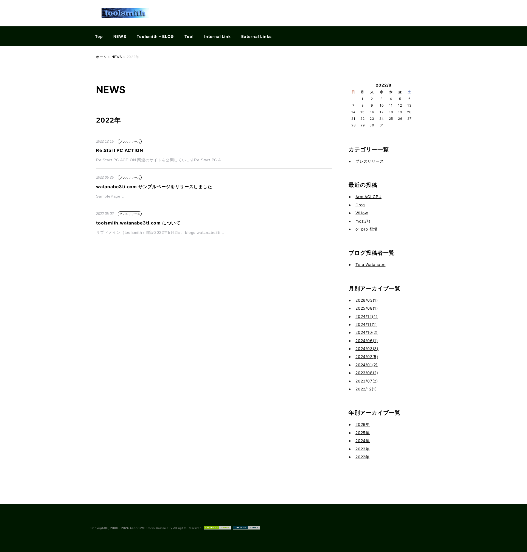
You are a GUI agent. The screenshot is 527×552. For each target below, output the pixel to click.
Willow (361, 212)
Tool (189, 36)
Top (99, 36)
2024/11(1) (366, 324)
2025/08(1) (366, 308)
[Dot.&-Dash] (125, 23)
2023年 (362, 448)
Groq (360, 205)
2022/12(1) (366, 389)
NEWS (119, 36)
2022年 (362, 456)
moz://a (363, 221)
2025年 (362, 432)
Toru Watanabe (370, 264)
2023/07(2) (366, 381)
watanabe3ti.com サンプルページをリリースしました (154, 186)
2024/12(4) (366, 316)
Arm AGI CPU (368, 196)
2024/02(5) (366, 356)
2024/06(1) (366, 340)
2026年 (362, 424)
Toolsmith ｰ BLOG (155, 36)
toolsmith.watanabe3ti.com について (138, 223)
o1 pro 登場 (366, 229)
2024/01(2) (366, 364)
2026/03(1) (366, 300)
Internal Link (217, 36)
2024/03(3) (367, 348)
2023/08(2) (366, 372)
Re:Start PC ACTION (119, 150)
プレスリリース (129, 141)
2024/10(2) (366, 332)
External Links (256, 36)
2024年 (362, 440)
